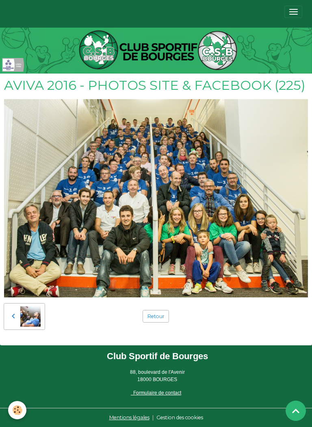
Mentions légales (129, 417)
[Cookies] (17, 410)
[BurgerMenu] (293, 12)
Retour (156, 316)
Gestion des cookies (179, 417)
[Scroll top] (296, 411)
